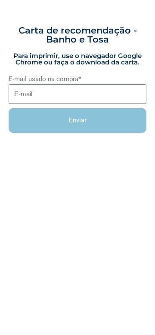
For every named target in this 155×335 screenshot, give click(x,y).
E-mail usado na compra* (45, 79)
